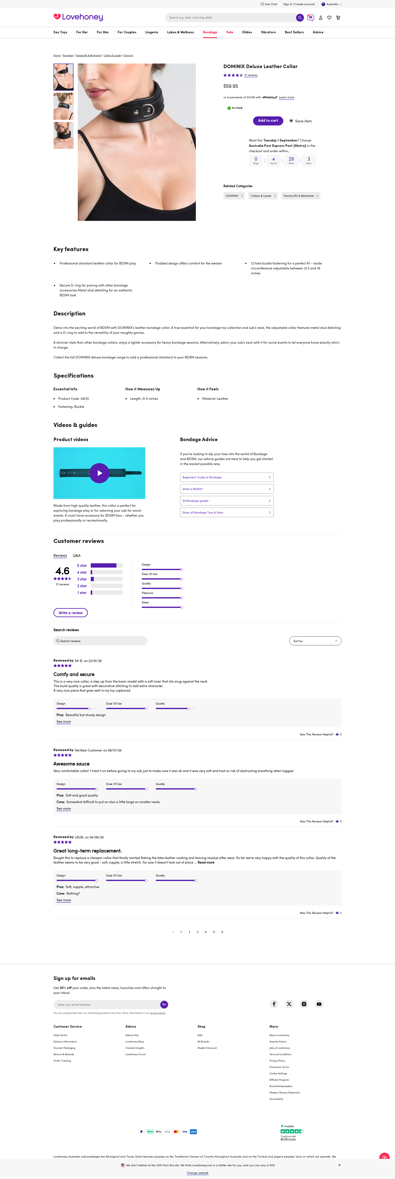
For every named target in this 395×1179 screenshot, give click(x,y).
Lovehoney (198, 42)
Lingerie (151, 32)
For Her (82, 32)
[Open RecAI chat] (384, 1158)
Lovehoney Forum (135, 1054)
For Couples (127, 32)
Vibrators (268, 32)
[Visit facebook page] (274, 1004)
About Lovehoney (279, 1035)
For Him (103, 32)
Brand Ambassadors (281, 1086)
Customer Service (67, 1026)
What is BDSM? (192, 489)
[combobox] (234, 17)
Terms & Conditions (280, 1054)
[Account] (320, 17)
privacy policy (157, 1012)
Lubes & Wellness (180, 32)
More (274, 1026)
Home (56, 55)
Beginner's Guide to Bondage (202, 477)
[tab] (89, 1065)
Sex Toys (60, 32)
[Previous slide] (82, 142)
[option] (137, 142)
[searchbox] (103, 640)
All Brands (203, 1041)
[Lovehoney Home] (78, 17)
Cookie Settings (278, 1073)
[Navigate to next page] (222, 931)
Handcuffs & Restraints (88, 55)
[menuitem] (62, 32)
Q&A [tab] (76, 555)
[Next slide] (191, 142)
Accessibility (276, 1098)
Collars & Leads (112, 55)
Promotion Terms (279, 1067)
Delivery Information (65, 1041)
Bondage (210, 32)
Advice (318, 32)
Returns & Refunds (63, 1054)
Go (164, 1004)
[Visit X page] (289, 1004)
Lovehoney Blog (134, 1041)
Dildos (247, 32)
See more (64, 721)
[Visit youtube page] (319, 1004)
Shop (202, 1026)
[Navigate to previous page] (173, 931)
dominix (128, 55)
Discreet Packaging (64, 1047)
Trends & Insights (134, 1047)
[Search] (300, 18)
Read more (206, 862)
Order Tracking (62, 1060)
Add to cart (268, 121)
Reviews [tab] (60, 555)
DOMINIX (232, 196)
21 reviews (251, 75)
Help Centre (60, 1035)
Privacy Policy (277, 1060)
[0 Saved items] (329, 18)
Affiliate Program (279, 1079)
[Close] (339, 1165)
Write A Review (70, 612)
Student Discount (207, 1047)
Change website (197, 1173)
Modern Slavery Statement (285, 1092)
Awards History (278, 1041)
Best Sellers (294, 32)
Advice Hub (131, 1035)
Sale (229, 32)
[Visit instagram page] (304, 1004)
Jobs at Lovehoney (280, 1047)
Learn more (286, 97)
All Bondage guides (195, 501)
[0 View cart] (338, 18)
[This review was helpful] (337, 734)
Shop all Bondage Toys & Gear (202, 512)
